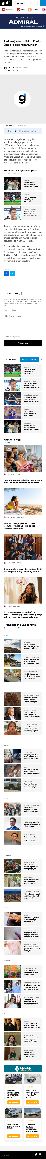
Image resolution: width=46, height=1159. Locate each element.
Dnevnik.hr (10, 9)
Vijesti (23, 9)
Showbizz (36, 9)
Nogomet (20, 3)
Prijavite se (23, 343)
